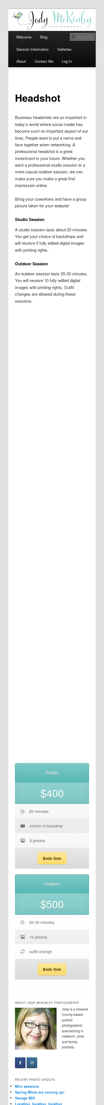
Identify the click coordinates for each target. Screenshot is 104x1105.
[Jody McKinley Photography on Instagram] (32, 1062)
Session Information (32, 49)
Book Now (52, 858)
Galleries (64, 49)
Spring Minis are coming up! (39, 1092)
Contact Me (44, 61)
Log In (67, 61)
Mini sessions (27, 1086)
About (21, 61)
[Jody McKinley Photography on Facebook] (20, 1062)
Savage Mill (25, 1098)
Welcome (23, 37)
